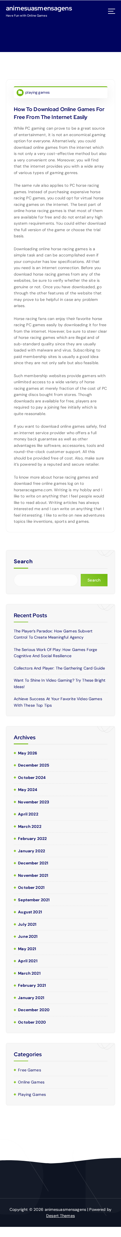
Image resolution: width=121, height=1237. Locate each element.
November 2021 (33, 875)
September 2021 (34, 899)
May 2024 (27, 789)
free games (29, 1069)
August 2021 (30, 911)
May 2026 (27, 753)
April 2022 (28, 814)
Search (23, 561)
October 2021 (31, 887)
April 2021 (27, 960)
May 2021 (27, 948)
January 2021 (31, 997)
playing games (37, 92)
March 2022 (29, 826)
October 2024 (32, 777)
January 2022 (31, 850)
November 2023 (33, 802)
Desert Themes (60, 1215)
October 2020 (32, 1022)
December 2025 (33, 765)
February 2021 (32, 985)
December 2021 (33, 863)
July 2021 (27, 924)
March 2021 (29, 973)
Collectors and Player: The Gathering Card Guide (59, 668)
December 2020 (34, 1009)
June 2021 (27, 936)
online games (31, 1082)
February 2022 (32, 838)
